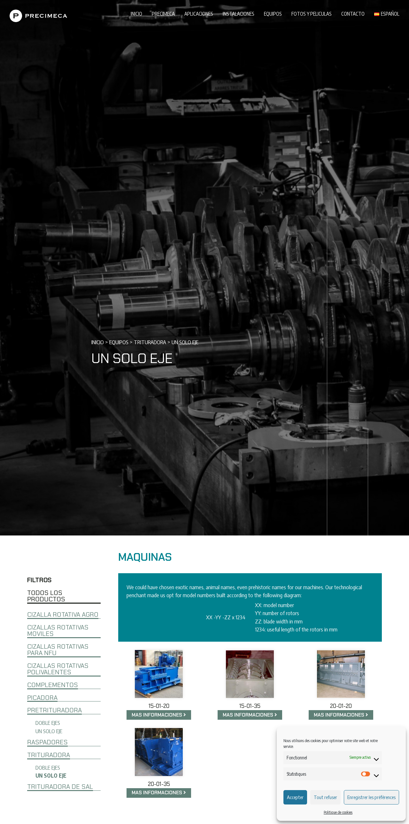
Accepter (295, 797)
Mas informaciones (157, 715)
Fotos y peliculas (311, 14)
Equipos (273, 14)
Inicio (136, 14)
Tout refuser (325, 797)
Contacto (353, 14)
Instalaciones (238, 14)
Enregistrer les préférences (371, 797)
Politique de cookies (338, 812)
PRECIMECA (163, 14)
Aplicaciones (198, 14)
